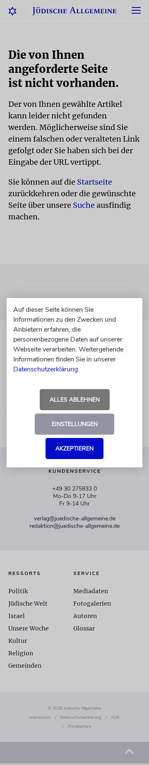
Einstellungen (75, 424)
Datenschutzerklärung (45, 369)
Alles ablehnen (75, 400)
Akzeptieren (74, 448)
